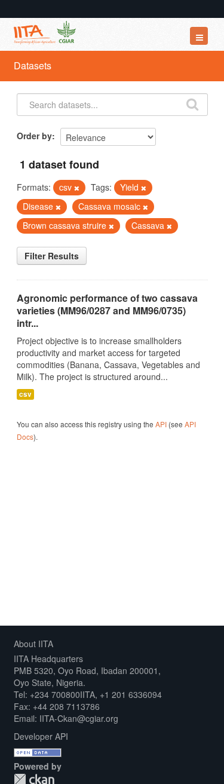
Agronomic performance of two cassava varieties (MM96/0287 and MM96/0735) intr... (107, 310)
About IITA (33, 644)
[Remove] (76, 187)
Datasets (32, 65)
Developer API (41, 736)
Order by (34, 136)
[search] (192, 103)
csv (25, 394)
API (161, 424)
